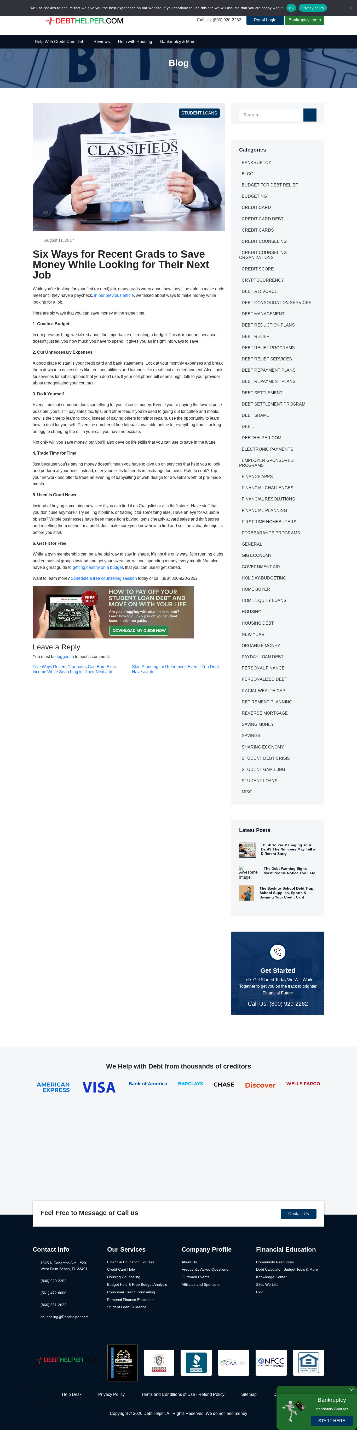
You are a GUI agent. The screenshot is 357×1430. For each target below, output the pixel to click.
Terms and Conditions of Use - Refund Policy (182, 1394)
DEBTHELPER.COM (261, 438)
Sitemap (249, 1394)
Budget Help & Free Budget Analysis (137, 1284)
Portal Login (265, 20)
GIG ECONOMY (257, 555)
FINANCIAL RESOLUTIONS (268, 499)
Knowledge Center (271, 1277)
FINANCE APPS (257, 476)
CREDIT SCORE (258, 269)
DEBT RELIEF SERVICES (267, 359)
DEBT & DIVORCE (260, 291)
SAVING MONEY (258, 724)
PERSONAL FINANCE (263, 668)
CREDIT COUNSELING (264, 241)
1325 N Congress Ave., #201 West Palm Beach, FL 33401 (64, 1266)
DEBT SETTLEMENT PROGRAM (273, 404)
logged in (65, 656)
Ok (291, 8)
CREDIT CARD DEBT (263, 219)
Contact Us (298, 1213)
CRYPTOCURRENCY (263, 280)
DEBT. (248, 426)
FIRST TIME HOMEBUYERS (269, 522)
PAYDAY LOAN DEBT (263, 657)
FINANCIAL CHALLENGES (267, 488)
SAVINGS (251, 735)
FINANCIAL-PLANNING (264, 510)
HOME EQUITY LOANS (264, 600)
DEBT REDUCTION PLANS (268, 325)
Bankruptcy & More (177, 41)
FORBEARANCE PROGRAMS (271, 533)
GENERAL (252, 544)
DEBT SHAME (255, 415)
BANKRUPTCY (256, 162)
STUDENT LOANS (199, 113)
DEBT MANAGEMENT (263, 314)
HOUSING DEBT (258, 623)
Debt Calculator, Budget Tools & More (287, 1269)
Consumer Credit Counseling (131, 1292)
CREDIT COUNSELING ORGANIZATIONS (263, 255)
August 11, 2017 (59, 240)
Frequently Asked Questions (205, 1269)
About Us (189, 1262)
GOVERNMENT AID (261, 567)
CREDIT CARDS (258, 230)
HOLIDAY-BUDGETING (264, 578)
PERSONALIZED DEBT (264, 679)
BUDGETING (254, 196)
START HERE (331, 1421)
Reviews (102, 41)
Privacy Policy (111, 1394)
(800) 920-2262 (53, 1281)
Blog (259, 1292)
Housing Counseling (123, 1277)
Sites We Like (267, 1284)
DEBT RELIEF (255, 336)
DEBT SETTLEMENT (262, 393)
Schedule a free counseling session (104, 578)
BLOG (247, 174)
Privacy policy (312, 8)
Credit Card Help (121, 1269)
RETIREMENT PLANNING (267, 702)
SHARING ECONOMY (263, 747)
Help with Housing (135, 41)
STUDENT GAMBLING (263, 769)
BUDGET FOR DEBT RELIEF (270, 185)
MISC (247, 792)
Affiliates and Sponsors (201, 1284)
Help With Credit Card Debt (60, 41)
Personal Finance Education (130, 1300)
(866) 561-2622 (53, 1305)
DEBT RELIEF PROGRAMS (268, 348)
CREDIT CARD (256, 207)
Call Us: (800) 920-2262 (219, 20)
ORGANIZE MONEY (261, 645)
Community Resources (275, 1262)
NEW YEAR (253, 634)
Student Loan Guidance (126, 1307)
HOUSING (251, 612)
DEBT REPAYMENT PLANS (269, 370)
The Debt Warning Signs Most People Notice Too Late (289, 870)
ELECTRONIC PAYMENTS (267, 449)
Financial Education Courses (130, 1262)
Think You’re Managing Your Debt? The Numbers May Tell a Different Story (288, 849)
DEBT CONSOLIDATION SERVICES (277, 302)
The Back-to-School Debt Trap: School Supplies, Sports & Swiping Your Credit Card (287, 892)
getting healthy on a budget (98, 567)
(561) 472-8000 (53, 1293)
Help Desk (72, 1394)
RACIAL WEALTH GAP (263, 691)
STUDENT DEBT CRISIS (266, 758)
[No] (350, 7)
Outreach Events (195, 1277)
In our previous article (114, 295)
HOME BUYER (256, 589)
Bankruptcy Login (305, 20)
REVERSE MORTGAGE (265, 713)
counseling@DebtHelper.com (65, 1317)
